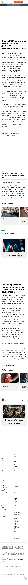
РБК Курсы (15, 524)
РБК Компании (16, 521)
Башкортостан (4, 487)
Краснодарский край (4, 494)
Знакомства (16, 514)
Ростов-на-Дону (3, 503)
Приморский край (4, 517)
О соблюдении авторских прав (8, 570)
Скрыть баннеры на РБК (16, 468)
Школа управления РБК (16, 527)
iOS (15, 534)
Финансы (3, 465)
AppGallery (16, 538)
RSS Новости (17, 479)
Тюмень (3, 507)
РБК (2, 171)
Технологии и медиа (4, 462)
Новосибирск (4, 483)
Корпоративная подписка (17, 474)
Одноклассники (17, 458)
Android (15, 536)
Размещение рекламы (16, 493)
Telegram (16, 459)
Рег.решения (16, 512)
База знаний (4, 468)
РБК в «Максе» (7, 204)
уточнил (11, 130)
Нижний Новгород (3, 497)
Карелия (3, 512)
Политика (3, 38)
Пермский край (3, 500)
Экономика (3, 456)
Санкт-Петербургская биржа (10, 564)
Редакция (16, 490)
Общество (3, 458)
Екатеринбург (4, 482)
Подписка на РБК (16, 471)
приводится (18, 68)
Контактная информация (16, 488)
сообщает (4, 95)
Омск (2, 485)
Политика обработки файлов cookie (9, 577)
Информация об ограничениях (8, 568)
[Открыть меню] (25, 2)
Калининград (4, 492)
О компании (16, 485)
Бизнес (3, 460)
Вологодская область (4, 489)
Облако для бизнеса (16, 502)
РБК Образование (4, 471)
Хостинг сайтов (16, 510)
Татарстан (3, 505)
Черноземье (4, 509)
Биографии (3, 466)
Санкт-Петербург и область (4, 479)
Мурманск (3, 514)
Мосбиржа (14, 563)
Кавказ (2, 511)
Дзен (15, 461)
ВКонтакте (16, 456)
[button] (10, 216)
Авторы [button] (3, 229)
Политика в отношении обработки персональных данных (13, 575)
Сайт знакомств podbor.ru (16, 517)
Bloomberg (11, 95)
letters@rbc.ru (21, 559)
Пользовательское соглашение (8, 572)
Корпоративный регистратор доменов (16, 506)
